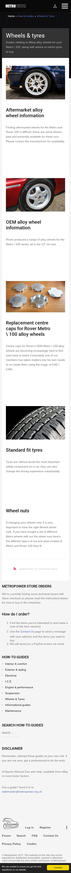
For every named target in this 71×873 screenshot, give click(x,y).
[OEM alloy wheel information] (35, 195)
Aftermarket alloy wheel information (25, 112)
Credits (31, 843)
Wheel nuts (17, 511)
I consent (58, 867)
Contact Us (27, 631)
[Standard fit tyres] (35, 423)
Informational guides (18, 704)
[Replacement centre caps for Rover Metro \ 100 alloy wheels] (35, 297)
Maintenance (13, 710)
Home (11, 16)
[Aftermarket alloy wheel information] (35, 82)
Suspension (12, 693)
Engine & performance (19, 687)
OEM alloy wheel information (23, 225)
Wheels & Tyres (15, 699)
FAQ (34, 835)
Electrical (10, 675)
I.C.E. (8, 681)
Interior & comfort (16, 663)
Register (45, 827)
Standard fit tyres (24, 450)
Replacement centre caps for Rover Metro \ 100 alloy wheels (28, 328)
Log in (29, 827)
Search (21, 835)
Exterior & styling (15, 669)
